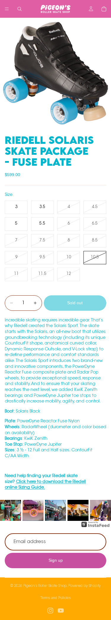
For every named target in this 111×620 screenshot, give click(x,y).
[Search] (19, 8)
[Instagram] (50, 610)
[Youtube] (60, 610)
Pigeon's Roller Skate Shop (45, 586)
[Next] (102, 510)
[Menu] (7, 9)
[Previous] (9, 510)
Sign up (56, 560)
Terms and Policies (55, 598)
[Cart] (103, 8)
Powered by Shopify (84, 586)
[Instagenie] (95, 527)
